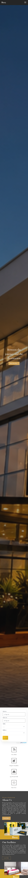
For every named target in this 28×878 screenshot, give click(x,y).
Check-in (4, 711)
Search (5, 737)
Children (4, 730)
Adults (4, 723)
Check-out (5, 717)
